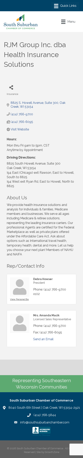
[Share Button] (11, 87)
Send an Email (43, 339)
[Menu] (65, 6)
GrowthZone (52, 452)
